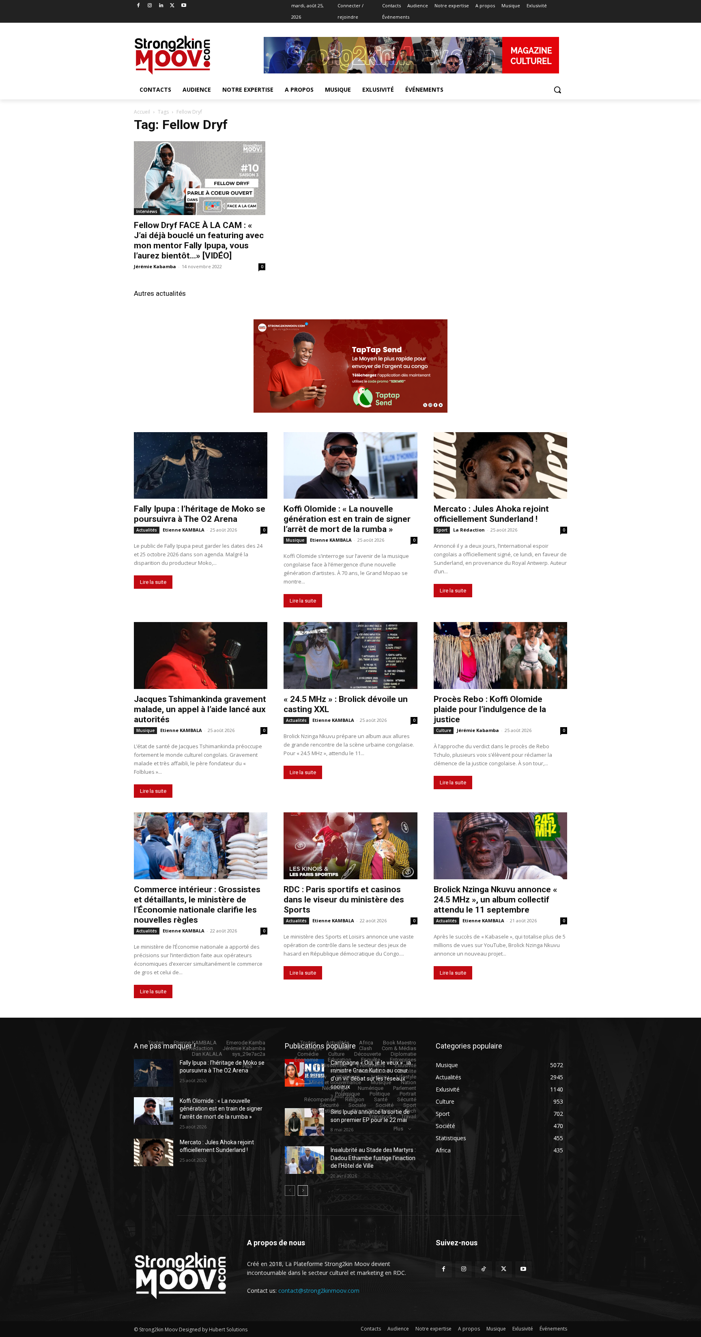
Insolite (407, 1071)
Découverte (367, 1054)
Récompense (319, 1099)
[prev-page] (290, 1190)
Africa (366, 1043)
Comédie (307, 1054)
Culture (443, 730)
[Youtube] (183, 6)
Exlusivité (405, 1065)
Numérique (370, 1088)
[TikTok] (483, 1269)
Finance (312, 1071)
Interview (316, 1077)
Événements (371, 1065)
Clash (365, 1048)
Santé (380, 1099)
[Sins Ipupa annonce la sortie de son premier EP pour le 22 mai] (304, 1122)
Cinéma (340, 1048)
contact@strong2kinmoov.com (318, 1290)
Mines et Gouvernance (335, 1082)
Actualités (146, 530)
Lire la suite (153, 582)
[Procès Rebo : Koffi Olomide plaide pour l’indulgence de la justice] (500, 655)
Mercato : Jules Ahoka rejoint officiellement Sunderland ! (491, 514)
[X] (172, 6)
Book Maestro (399, 1043)
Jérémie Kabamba (155, 266)
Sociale (357, 1105)
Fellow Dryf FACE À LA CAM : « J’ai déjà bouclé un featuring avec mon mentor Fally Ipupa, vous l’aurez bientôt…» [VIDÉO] (199, 240)
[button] (557, 89)
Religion (354, 1099)
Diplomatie (403, 1054)
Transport (380, 1116)
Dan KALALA (207, 1054)
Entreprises (403, 1060)
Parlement (404, 1088)
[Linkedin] (161, 6)
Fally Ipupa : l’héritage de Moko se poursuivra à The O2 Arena (199, 514)
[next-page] (303, 1190)
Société (385, 1105)
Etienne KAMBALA (183, 530)
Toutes (156, 1043)
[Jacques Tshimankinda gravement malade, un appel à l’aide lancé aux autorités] (200, 655)
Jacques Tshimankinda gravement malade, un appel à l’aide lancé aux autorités (200, 709)
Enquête (370, 1060)
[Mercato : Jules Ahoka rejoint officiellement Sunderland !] (500, 465)
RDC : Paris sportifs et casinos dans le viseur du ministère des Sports (344, 900)
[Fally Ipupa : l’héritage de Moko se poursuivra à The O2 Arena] (200, 465)
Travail (408, 1116)
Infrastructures (372, 1071)
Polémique (347, 1094)
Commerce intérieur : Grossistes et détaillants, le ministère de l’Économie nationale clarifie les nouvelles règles (197, 905)
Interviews (146, 211)
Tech (410, 1111)
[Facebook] (138, 6)
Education (339, 1060)
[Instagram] (150, 6)
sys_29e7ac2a (248, 1054)
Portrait (408, 1094)
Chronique (310, 1048)
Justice (378, 1077)
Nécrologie (335, 1088)
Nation (408, 1082)
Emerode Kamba (245, 1043)
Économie (306, 1060)
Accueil (142, 111)
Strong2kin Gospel (374, 1111)
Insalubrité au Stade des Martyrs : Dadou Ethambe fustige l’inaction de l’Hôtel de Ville (373, 1158)
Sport (441, 530)
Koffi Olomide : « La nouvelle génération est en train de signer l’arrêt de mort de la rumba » (347, 519)
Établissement (330, 1065)
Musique (295, 540)
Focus (338, 1071)
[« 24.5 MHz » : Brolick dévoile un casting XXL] (350, 655)
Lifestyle (406, 1077)
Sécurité (406, 1099)
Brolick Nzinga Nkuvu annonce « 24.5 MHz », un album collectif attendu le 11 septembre (495, 900)
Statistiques (328, 1111)
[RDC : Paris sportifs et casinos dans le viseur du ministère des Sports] (350, 845)
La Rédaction (469, 530)
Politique (380, 1094)
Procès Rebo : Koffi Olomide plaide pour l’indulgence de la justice (490, 709)
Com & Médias (399, 1048)
